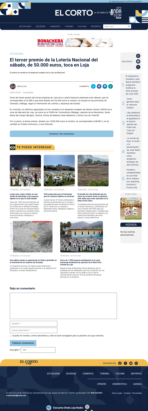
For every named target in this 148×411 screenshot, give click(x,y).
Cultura (82, 26)
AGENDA (137, 384)
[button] (87, 407)
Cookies (127, 393)
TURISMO (104, 373)
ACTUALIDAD (53, 373)
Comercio (55, 26)
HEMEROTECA (119, 384)
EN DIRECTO (102, 12)
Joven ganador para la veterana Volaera (132, 103)
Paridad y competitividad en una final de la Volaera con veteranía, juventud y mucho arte (133, 179)
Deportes (96, 26)
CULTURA (120, 373)
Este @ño (15, 350)
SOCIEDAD (71, 373)
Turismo (69, 26)
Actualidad (25, 26)
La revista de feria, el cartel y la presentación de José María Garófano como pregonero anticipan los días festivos (133, 151)
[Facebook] (120, 363)
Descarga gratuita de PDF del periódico (127, 1)
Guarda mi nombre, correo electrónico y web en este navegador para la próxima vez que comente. (58, 335)
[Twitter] (125, 363)
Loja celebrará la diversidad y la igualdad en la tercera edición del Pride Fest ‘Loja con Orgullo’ (133, 122)
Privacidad (137, 393)
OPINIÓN (101, 384)
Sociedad (40, 26)
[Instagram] (136, 363)
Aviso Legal (117, 393)
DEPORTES (136, 373)
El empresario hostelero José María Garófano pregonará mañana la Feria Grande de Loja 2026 (133, 85)
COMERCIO (88, 373)
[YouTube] (131, 363)
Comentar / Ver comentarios (61, 134)
